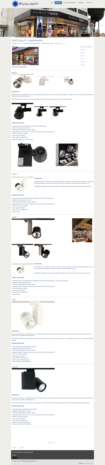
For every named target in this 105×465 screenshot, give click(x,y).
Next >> (53, 442)
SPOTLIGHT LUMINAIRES (27, 40)
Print (61, 43)
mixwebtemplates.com (88, 463)
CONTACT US (89, 2)
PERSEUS (83, 49)
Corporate (81, 2)
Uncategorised (19, 43)
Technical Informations (69, 2)
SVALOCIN (83, 61)
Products (58, 2)
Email (64, 43)
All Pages (83, 64)
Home (52, 2)
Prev (15, 447)
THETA (82, 58)
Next (21, 447)
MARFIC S (83, 52)
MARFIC (82, 55)
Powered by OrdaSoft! (27, 457)
